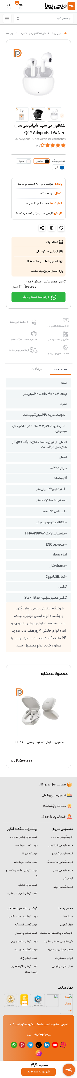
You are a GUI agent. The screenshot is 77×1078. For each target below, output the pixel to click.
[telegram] (30, 1044)
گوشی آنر (68, 878)
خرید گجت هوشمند (26, 845)
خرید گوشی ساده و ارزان (24, 941)
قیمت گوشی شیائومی (60, 845)
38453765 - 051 (39, 1035)
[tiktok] (39, 1044)
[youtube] (55, 1044)
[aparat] (63, 1044)
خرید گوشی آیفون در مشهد (22, 893)
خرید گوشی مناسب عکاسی (23, 916)
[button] (20, 6)
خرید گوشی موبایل (62, 837)
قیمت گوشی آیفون (62, 854)
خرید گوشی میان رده (26, 949)
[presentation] (62, 115)
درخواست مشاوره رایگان (35, 296)
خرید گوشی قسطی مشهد (58, 941)
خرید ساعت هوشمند (26, 862)
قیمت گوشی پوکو (63, 887)
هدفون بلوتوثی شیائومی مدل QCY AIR (39, 742)
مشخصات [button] (60, 369)
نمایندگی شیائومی (62, 966)
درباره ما (68, 916)
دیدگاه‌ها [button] (36, 369)
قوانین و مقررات (64, 958)
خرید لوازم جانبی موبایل (24, 837)
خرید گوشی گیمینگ (26, 925)
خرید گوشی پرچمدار (26, 933)
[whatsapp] (14, 1044)
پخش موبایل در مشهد (60, 949)
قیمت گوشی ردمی (63, 870)
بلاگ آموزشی (66, 925)
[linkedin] (47, 1044)
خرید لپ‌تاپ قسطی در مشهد (56, 933)
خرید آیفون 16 (30, 854)
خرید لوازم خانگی (28, 885)
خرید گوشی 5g (29, 958)
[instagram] (39, 1053)
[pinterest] (22, 1044)
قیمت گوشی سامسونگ (59, 862)
